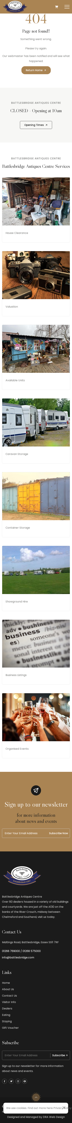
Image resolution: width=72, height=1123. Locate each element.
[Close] (64, 1107)
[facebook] (4, 1081)
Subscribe (58, 1055)
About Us (8, 989)
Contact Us (9, 996)
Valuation (12, 307)
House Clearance (17, 233)
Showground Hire (17, 601)
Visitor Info (9, 1002)
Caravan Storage (17, 454)
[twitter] (11, 1081)
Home (6, 983)
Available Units (15, 380)
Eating (6, 1015)
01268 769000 (11, 951)
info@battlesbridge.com (18, 957)
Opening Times (34, 125)
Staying (7, 1021)
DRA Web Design (54, 1117)
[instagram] (17, 1081)
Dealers (7, 1008)
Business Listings (16, 675)
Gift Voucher (10, 1028)
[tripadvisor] (24, 1081)
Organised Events (17, 749)
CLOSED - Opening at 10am (36, 110)
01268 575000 (32, 951)
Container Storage (18, 528)
